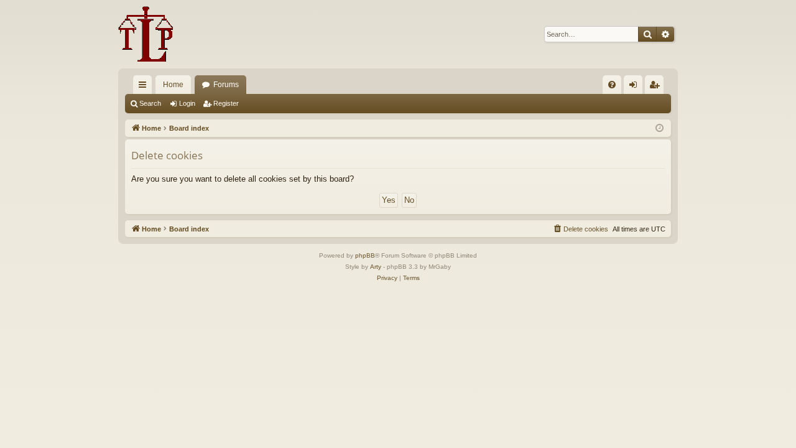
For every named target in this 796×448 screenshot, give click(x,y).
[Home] (146, 34)
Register (226, 103)
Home (173, 84)
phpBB (365, 255)
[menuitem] (612, 84)
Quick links (145, 87)
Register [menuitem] (657, 87)
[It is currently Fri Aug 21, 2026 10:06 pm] (659, 128)
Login (187, 103)
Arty (375, 266)
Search (150, 103)
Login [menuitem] (635, 87)
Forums (226, 84)
